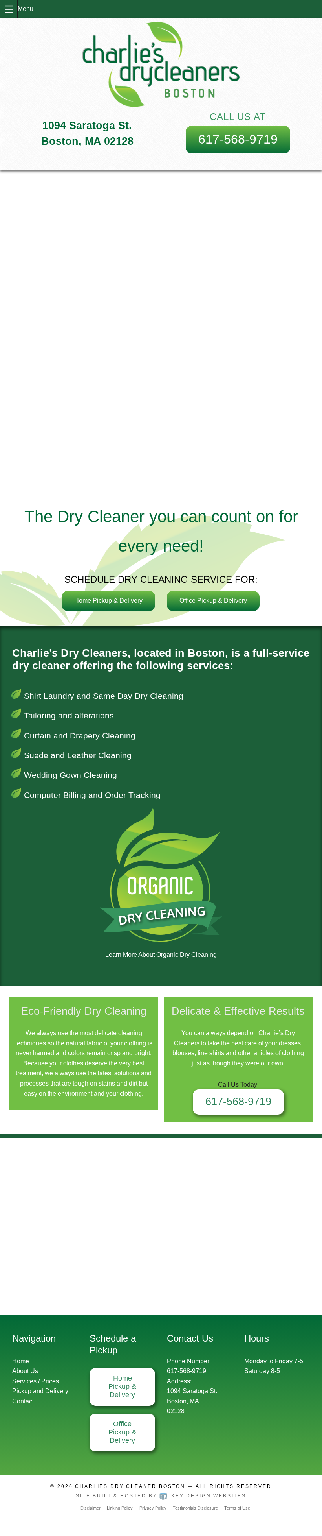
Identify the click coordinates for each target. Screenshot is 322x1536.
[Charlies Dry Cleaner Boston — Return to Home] (161, 64)
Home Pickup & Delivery (108, 600)
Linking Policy (120, 1508)
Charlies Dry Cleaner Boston (130, 1486)
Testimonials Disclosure (195, 1508)
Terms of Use (237, 1508)
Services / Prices (35, 1381)
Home (20, 1361)
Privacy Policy (152, 1508)
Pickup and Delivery (40, 1391)
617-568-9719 (238, 139)
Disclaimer (90, 1508)
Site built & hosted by (161, 1496)
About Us (25, 1371)
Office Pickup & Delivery (213, 600)
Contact (23, 1401)
